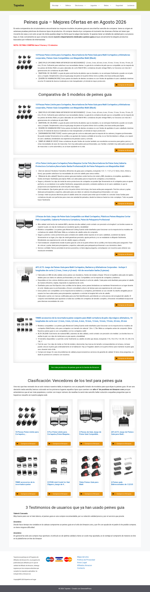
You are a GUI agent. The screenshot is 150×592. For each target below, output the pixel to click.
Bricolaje (55, 5)
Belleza (68, 5)
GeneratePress (86, 589)
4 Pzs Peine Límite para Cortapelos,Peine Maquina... (59, 433)
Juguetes (93, 5)
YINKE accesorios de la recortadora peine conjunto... (24, 483)
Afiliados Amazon (84, 565)
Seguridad (119, 5)
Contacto (81, 568)
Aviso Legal (82, 562)
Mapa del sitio (83, 557)
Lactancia (130, 5)
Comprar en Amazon (125, 85)
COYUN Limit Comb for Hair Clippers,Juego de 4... (58, 483)
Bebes (106, 5)
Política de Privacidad (86, 560)
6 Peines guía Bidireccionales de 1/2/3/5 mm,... (122, 483)
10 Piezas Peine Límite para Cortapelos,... (27, 433)
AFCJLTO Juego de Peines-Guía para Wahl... (122, 433)
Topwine (19, 5)
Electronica (79, 5)
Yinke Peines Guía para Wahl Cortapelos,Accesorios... (89, 483)
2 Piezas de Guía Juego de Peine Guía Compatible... (90, 433)
